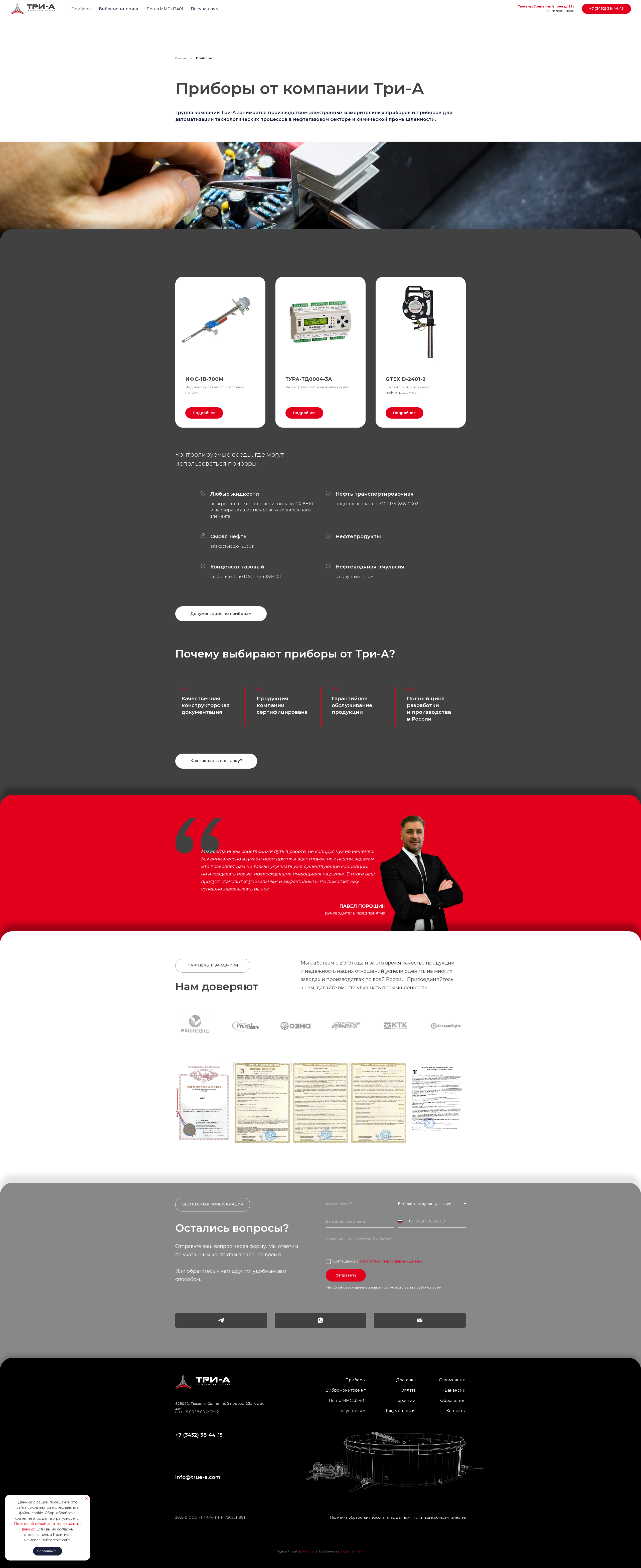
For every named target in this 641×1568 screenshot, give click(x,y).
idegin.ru (307, 1527)
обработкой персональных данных (391, 1237)
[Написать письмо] (420, 1296)
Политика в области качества (439, 1493)
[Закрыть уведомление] (86, 1498)
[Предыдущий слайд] (13, 1014)
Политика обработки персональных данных (369, 1493)
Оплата (408, 1366)
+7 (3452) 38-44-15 (198, 1411)
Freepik (359, 1527)
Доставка (406, 1355)
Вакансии (455, 1366)
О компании (452, 1355)
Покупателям (205, 9)
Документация (400, 1386)
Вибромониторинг (119, 9)
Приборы (81, 9)
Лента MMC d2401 (164, 9)
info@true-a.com (197, 1453)
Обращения (453, 1376)
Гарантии (406, 1376)
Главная (181, 58)
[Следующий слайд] (628, 1014)
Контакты (456, 1386)
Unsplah (346, 1527)
